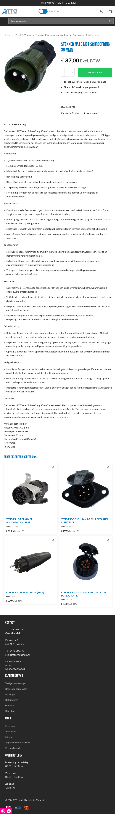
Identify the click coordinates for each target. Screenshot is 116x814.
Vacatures (10, 731)
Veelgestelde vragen (15, 683)
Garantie (9, 705)
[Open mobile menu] (4, 21)
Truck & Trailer (23, 35)
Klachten (9, 710)
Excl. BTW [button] (54, 11)
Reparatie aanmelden (16, 688)
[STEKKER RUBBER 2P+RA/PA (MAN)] (30, 562)
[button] (53, 466)
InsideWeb (35, 800)
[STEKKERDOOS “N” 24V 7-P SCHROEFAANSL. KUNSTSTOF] (85, 489)
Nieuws (9, 736)
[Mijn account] (101, 11)
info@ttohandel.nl (67, 3)
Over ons (10, 725)
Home (7, 35)
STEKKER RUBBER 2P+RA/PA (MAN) (25, 592)
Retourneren (11, 699)
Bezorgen (10, 694)
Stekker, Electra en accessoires (52, 35)
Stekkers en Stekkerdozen (86, 35)
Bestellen (95, 72)
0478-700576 (47, 3)
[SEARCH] (110, 21)
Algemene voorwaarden (17, 742)
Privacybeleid (12, 748)
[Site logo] (9, 11)
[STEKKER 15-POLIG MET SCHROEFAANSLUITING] (30, 489)
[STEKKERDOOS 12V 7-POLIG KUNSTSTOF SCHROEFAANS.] (85, 562)
